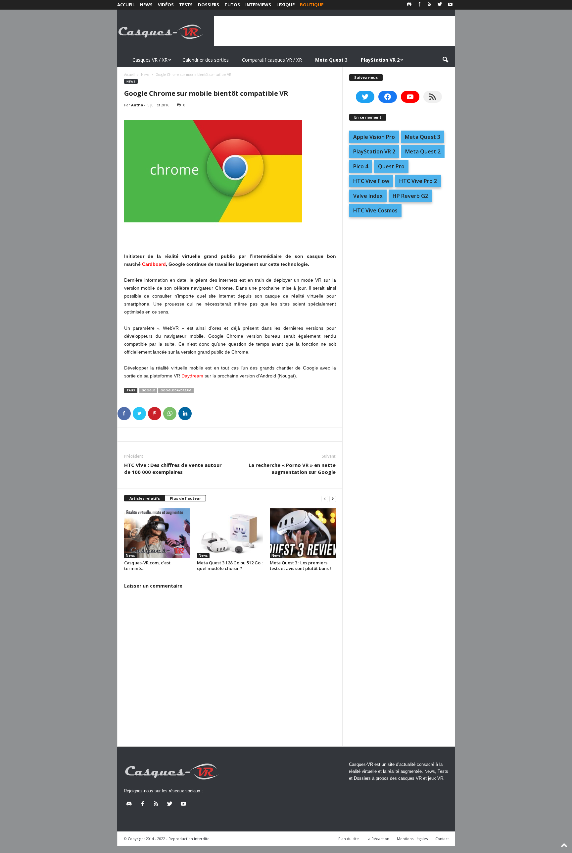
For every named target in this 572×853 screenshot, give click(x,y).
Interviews (258, 5)
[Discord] (409, 5)
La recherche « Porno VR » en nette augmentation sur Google (292, 468)
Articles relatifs (144, 498)
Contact (442, 838)
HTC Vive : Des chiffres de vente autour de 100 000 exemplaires (173, 468)
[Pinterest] (154, 413)
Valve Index (368, 195)
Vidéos (166, 5)
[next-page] (332, 498)
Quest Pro (391, 166)
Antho (137, 104)
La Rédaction (377, 838)
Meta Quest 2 (423, 151)
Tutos (232, 5)
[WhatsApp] (169, 413)
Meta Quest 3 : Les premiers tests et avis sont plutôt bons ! (300, 565)
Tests (186, 5)
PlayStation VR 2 (374, 151)
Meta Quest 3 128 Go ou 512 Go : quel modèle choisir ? (229, 565)
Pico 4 (360, 166)
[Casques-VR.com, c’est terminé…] (157, 533)
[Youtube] (450, 5)
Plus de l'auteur (185, 498)
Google (148, 390)
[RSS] (430, 5)
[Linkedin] (185, 413)
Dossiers (208, 5)
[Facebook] (419, 5)
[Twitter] (440, 5)
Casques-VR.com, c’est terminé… (147, 565)
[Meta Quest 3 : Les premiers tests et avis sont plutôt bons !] (303, 533)
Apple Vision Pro (374, 137)
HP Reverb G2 (410, 195)
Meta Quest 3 (422, 137)
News (146, 5)
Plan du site (348, 838)
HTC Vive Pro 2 (418, 181)
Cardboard (154, 264)
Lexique (285, 5)
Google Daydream (176, 390)
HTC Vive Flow (371, 181)
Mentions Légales (412, 838)
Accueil (126, 5)
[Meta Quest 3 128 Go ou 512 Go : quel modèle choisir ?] (230, 533)
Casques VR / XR (149, 60)
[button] (445, 60)
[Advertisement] (334, 31)
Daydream (192, 375)
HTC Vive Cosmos (375, 210)
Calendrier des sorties (205, 60)
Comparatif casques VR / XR (272, 60)
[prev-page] (324, 498)
